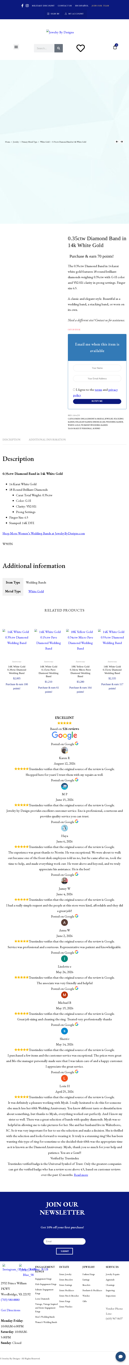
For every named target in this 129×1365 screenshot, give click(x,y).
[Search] (58, 48)
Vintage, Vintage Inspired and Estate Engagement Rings (46, 1308)
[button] (16, 47)
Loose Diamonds (42, 1298)
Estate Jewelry (65, 1274)
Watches (86, 1295)
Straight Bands (83, 422)
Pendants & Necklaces (92, 1290)
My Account (76, 13)
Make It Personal (82, 428)
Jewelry (16, 142)
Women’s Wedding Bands (94, 425)
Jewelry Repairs (112, 1274)
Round (96, 428)
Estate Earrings (65, 1285)
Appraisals (110, 1279)
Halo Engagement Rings (45, 1284)
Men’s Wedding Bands (45, 1316)
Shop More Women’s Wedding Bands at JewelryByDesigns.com (44, 533)
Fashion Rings (88, 1274)
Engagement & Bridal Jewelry (97, 418)
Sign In (55, 13)
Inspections (111, 1295)
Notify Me (97, 401)
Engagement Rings (43, 1278)
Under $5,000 (99, 422)
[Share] (110, 3)
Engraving (110, 1290)
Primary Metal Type (29, 142)
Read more (81, 1175)
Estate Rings (64, 1301)
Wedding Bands (114, 422)
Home (7, 142)
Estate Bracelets (66, 1279)
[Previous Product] (117, 141)
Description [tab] (11, 439)
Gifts (84, 1301)
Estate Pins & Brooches (69, 1295)
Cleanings (110, 1285)
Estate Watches (65, 1306)
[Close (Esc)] (118, 3)
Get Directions (10, 1310)
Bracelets (86, 1285)
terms (98, 389)
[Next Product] (121, 141)
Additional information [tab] (47, 439)
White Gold (45, 142)
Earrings (85, 1279)
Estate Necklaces (66, 1290)
